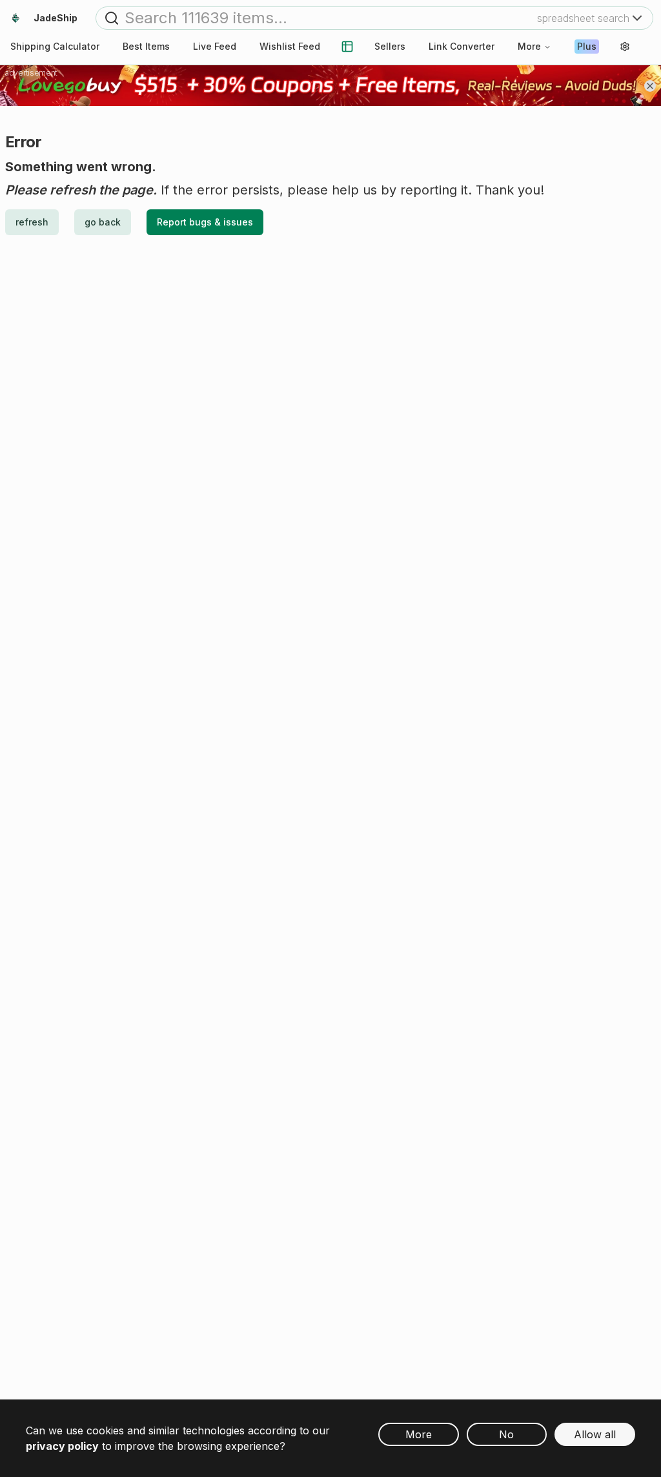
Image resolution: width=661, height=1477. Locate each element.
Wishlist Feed (289, 46)
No (506, 1434)
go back (103, 221)
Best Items (146, 46)
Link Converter (461, 46)
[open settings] (625, 46)
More (529, 46)
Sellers (389, 46)
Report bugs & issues (205, 221)
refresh (31, 221)
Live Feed (214, 46)
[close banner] (650, 86)
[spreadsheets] (347, 46)
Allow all (595, 1434)
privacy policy (62, 1446)
